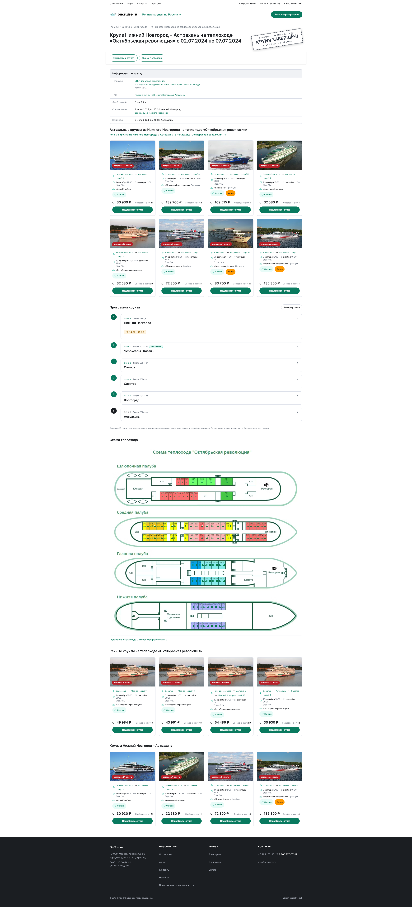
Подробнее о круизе (132, 209)
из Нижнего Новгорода (134, 26)
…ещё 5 (120, 178)
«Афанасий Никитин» (273, 189)
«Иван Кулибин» (123, 189)
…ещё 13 (241, 695)
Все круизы (215, 854)
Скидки (120, 194)
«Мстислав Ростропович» (177, 185)
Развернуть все (292, 307)
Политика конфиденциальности (176, 885)
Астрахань (143, 174)
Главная (114, 26)
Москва (134, 691)
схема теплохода (192, 84)
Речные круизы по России (160, 14)
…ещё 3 (267, 695)
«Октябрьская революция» (150, 81)
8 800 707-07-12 (293, 3)
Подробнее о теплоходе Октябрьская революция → (138, 639)
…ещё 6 (244, 174)
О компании (116, 3)
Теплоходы (215, 862)
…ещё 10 (245, 252)
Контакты (142, 3)
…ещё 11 (143, 691)
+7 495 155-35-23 (270, 3)
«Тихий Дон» (220, 188)
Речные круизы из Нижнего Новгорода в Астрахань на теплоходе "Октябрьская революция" (166, 134)
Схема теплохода (152, 58)
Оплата (212, 869)
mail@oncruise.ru (247, 3)
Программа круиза (123, 58)
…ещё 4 (196, 174)
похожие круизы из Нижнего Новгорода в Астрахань (160, 95)
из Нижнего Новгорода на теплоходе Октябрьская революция (185, 26)
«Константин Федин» (224, 266)
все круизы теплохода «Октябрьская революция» (158, 84)
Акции (130, 3)
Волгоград (121, 691)
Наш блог (156, 3)
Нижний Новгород (124, 174)
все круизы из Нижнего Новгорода (151, 113)
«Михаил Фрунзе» (173, 266)
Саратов (169, 691)
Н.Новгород (170, 174)
